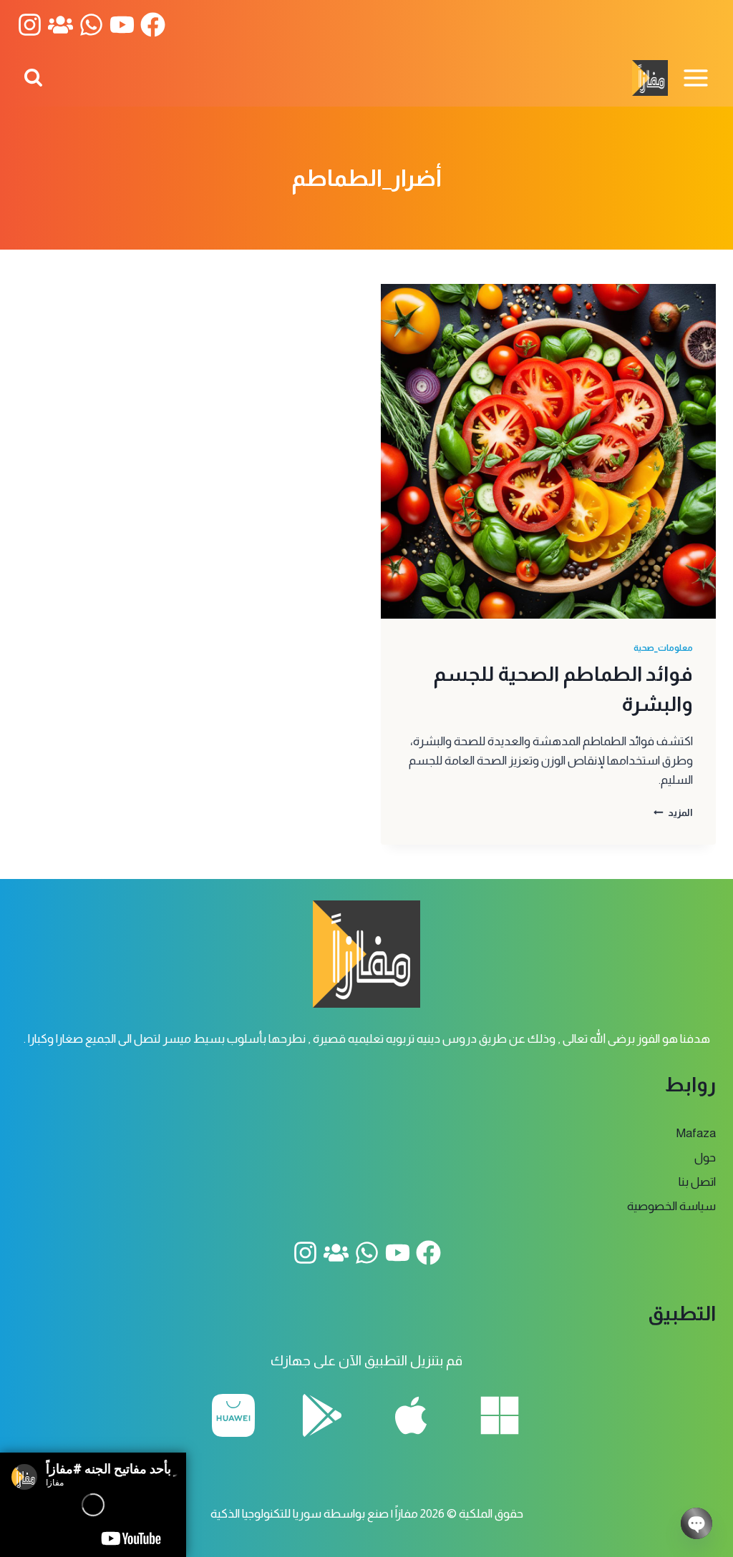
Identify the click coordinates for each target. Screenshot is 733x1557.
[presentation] (548, 451)
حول (705, 1157)
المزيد (673, 812)
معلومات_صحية (663, 648)
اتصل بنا (697, 1182)
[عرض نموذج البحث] (33, 78)
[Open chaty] (696, 1523)
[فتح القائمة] (695, 77)
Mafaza (696, 1133)
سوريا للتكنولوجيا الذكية (265, 1514)
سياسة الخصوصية (671, 1206)
